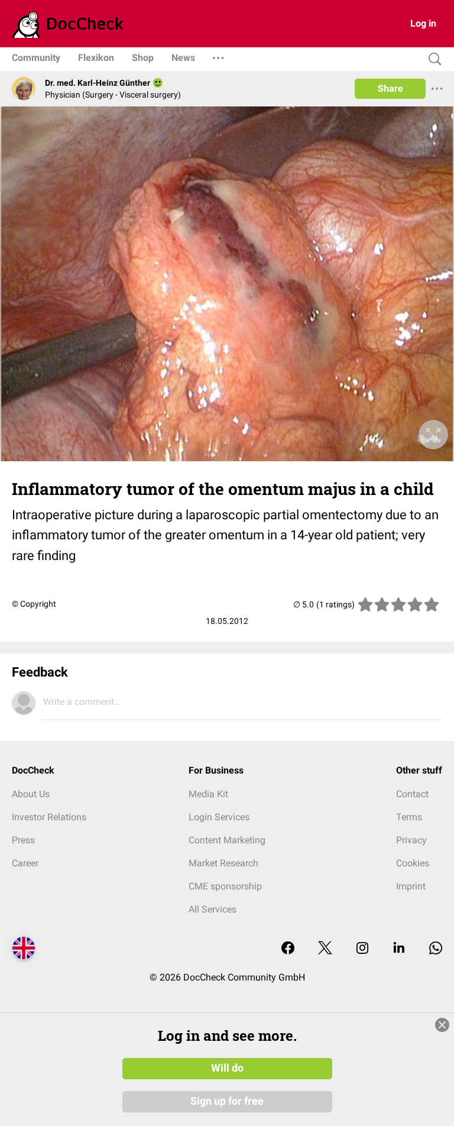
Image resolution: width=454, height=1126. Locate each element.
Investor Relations (49, 817)
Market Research (223, 863)
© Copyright (34, 604)
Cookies (412, 863)
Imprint (411, 886)
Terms (409, 817)
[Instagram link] (362, 948)
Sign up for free (227, 1101)
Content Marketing (227, 840)
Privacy (411, 840)
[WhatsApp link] (435, 948)
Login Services (219, 817)
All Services (212, 909)
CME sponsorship (225, 886)
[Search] (432, 59)
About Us (31, 794)
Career (25, 863)
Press (23, 840)
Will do (227, 1068)
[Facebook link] (287, 948)
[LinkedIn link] (399, 948)
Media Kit (208, 794)
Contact (412, 794)
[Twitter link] (325, 948)
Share (390, 88)
